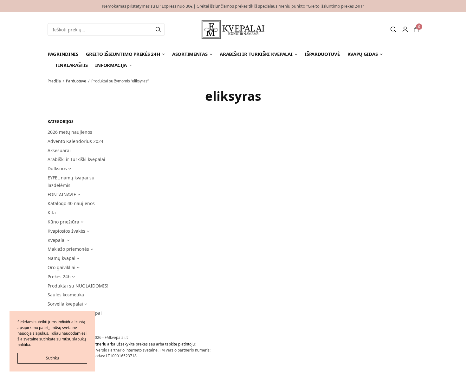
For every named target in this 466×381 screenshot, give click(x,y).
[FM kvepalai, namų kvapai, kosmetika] (233, 29)
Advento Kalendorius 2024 (75, 141)
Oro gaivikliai (61, 267)
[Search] (158, 29)
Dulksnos (57, 168)
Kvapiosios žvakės (66, 231)
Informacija (111, 65)
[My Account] (405, 29)
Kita (52, 213)
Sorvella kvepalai (65, 304)
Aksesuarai (59, 150)
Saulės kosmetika (66, 295)
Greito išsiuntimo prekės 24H (123, 54)
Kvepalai (57, 240)
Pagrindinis (63, 54)
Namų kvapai (61, 258)
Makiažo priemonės (68, 249)
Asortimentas (189, 54)
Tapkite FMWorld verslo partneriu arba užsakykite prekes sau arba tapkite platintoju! (122, 344)
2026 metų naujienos (70, 132)
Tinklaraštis (71, 65)
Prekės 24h (59, 277)
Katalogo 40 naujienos (71, 203)
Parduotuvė (76, 81)
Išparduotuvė (322, 54)
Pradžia (54, 81)
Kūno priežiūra (63, 222)
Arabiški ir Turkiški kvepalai (256, 54)
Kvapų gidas (362, 54)
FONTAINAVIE (62, 194)
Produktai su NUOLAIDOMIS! (78, 286)
